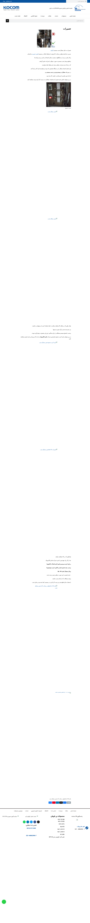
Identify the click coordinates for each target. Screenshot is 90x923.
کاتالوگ (25, 16)
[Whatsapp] (24, 822)
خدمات (56, 16)
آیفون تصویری (35, 54)
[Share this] (64, 802)
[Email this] (69, 802)
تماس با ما (53, 811)
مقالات (49, 16)
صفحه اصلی (73, 16)
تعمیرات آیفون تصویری (36, 811)
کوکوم (52, 50)
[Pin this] (54, 802)
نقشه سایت (17, 16)
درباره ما (43, 16)
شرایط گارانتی (34, 16)
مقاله (66, 811)
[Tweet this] (61, 802)
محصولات (64, 16)
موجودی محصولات (18, 811)
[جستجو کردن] (7, 20)
